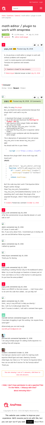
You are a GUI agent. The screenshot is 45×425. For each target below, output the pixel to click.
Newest (16, 88)
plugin (26, 37)
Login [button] (41, 2)
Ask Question (33, 2)
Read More (38, 422)
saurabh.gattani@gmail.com (11, 329)
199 (14, 49)
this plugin (18, 107)
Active (4, 88)
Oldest (23, 88)
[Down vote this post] (41, 45)
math (21, 37)
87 (11, 101)
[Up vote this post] (34, 45)
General (7, 37)
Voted (10, 88)
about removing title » (22, 391)
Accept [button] (29, 422)
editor (17, 37)
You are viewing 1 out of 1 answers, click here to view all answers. (22, 373)
